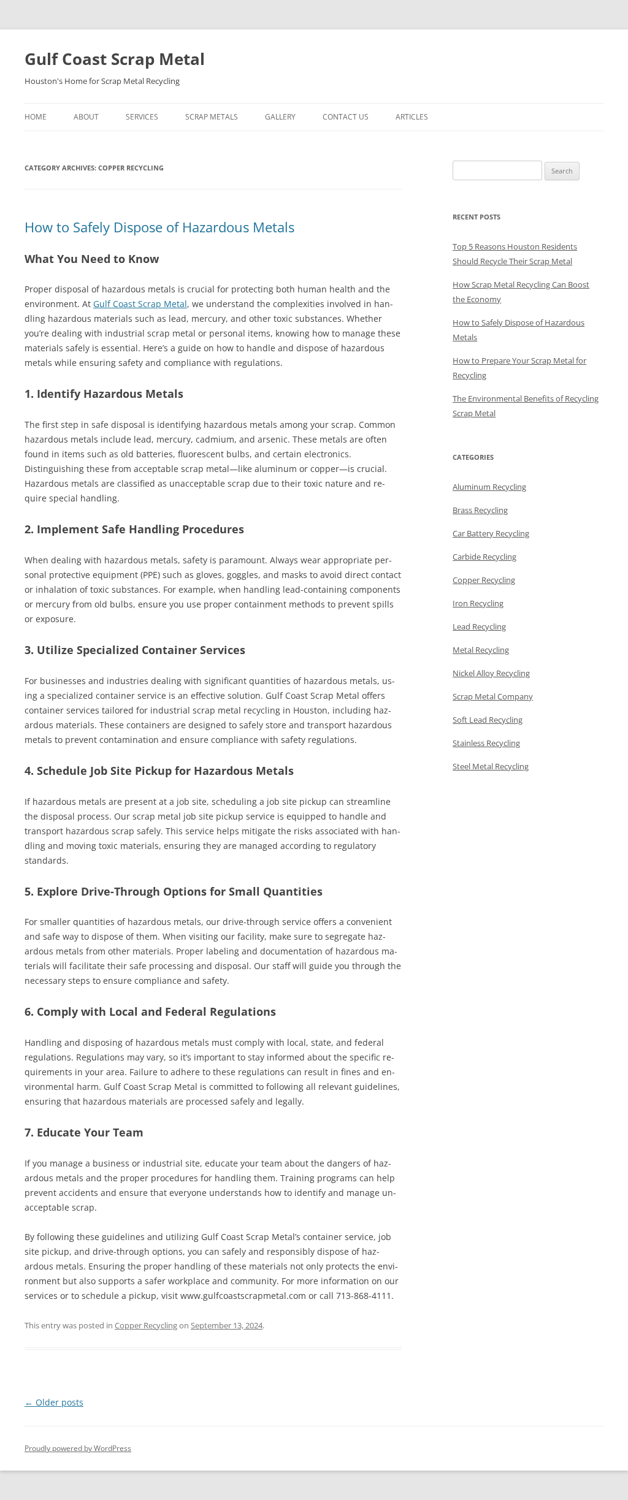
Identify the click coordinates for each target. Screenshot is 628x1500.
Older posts (54, 1402)
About (86, 117)
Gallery (280, 117)
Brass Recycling (480, 510)
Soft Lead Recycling (488, 719)
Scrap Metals (211, 117)
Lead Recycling (479, 626)
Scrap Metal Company (493, 696)
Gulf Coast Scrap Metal (115, 59)
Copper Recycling (146, 1325)
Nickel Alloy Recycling (491, 673)
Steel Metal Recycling (491, 766)
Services (142, 117)
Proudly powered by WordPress (78, 1448)
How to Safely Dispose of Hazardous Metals (159, 227)
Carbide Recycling (484, 556)
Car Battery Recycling (491, 533)
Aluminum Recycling (489, 486)
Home (36, 117)
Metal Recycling (481, 649)
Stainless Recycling (486, 742)
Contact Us (346, 117)
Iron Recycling (478, 603)
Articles (412, 117)
